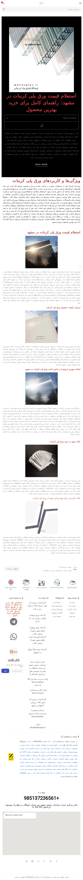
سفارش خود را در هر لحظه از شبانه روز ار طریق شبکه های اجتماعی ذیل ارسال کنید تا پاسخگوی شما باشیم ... (13, 609)
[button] (7, 118)
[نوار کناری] (80, 266)
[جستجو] (4, 9)
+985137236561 (41, 798)
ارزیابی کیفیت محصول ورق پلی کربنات (63, 307)
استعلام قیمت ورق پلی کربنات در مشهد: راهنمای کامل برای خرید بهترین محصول (41, 102)
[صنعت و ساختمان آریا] (13, 652)
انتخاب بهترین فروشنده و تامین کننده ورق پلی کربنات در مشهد (52, 369)
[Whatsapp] (13, 637)
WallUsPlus (38, 741)
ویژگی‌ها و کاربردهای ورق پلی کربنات (46, 180)
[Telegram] (13, 621)
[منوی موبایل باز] (80, 3)
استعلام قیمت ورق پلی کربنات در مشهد (53, 232)
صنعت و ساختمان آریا (69, 737)
